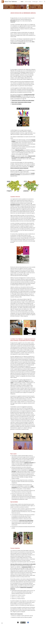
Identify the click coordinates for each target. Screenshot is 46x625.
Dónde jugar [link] (35, 1)
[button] (44, 1)
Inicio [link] (22, 1)
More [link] (40, 1)
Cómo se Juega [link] (28, 1)
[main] (23, 13)
